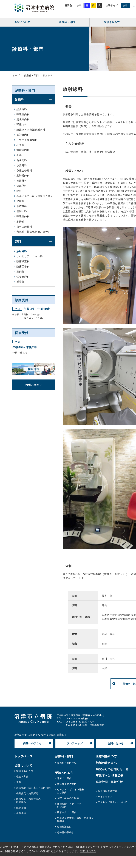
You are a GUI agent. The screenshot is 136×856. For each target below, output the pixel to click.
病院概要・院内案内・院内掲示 (33, 787)
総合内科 (21, 109)
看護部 (20, 281)
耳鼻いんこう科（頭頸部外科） (34, 196)
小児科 (20, 145)
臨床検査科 (23, 261)
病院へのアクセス (33, 743)
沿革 (18, 782)
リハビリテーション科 (29, 256)
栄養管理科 (23, 276)
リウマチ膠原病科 (27, 139)
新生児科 (21, 160)
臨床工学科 (23, 266)
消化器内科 (23, 119)
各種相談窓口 (64, 826)
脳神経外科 (23, 175)
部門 (18, 241)
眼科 (19, 190)
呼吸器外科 (23, 216)
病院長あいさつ (24, 770)
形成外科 (21, 206)
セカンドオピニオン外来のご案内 (70, 791)
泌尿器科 (21, 185)
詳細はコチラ (88, 851)
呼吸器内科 (23, 114)
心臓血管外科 (24, 170)
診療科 (19, 99)
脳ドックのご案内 (67, 812)
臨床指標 (21, 807)
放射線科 (21, 251)
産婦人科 (21, 211)
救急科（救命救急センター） (33, 231)
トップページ (23, 756)
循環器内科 (23, 150)
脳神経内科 (23, 134)
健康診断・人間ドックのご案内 (69, 805)
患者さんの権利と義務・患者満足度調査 (75, 820)
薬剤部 (20, 271)
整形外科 (21, 180)
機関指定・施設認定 (27, 793)
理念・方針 (22, 776)
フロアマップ (75, 743)
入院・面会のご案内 (68, 798)
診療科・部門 (31, 75)
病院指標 (21, 813)
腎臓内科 (21, 124)
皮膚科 (20, 201)
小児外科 (21, 165)
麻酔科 (20, 221)
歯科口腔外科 (24, 226)
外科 (19, 155)
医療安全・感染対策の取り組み (28, 801)
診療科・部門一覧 (67, 762)
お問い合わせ (33, 385)
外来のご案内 (64, 778)
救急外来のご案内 (67, 784)
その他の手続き (65, 832)
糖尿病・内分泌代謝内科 (30, 129)
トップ (16, 75)
